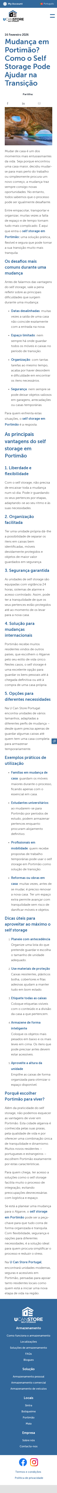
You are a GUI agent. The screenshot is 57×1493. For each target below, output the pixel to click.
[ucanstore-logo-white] (28, 1308)
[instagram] (34, 1462)
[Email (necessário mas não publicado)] (39, 103)
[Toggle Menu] (52, 16)
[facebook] (23, 1462)
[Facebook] (7, 103)
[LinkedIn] (23, 103)
